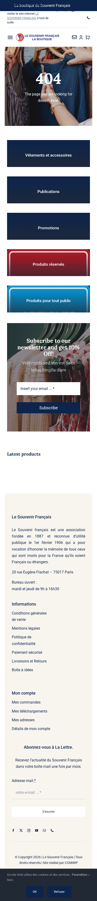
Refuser (59, 891)
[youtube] (80, 10)
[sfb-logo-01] (38, 35)
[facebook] (57, 10)
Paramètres (80, 874)
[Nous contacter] (74, 37)
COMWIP (71, 863)
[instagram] (72, 10)
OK (35, 891)
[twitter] (65, 10)
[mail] (88, 10)
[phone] (88, 17)
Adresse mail (24, 780)
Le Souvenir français (30, 530)
